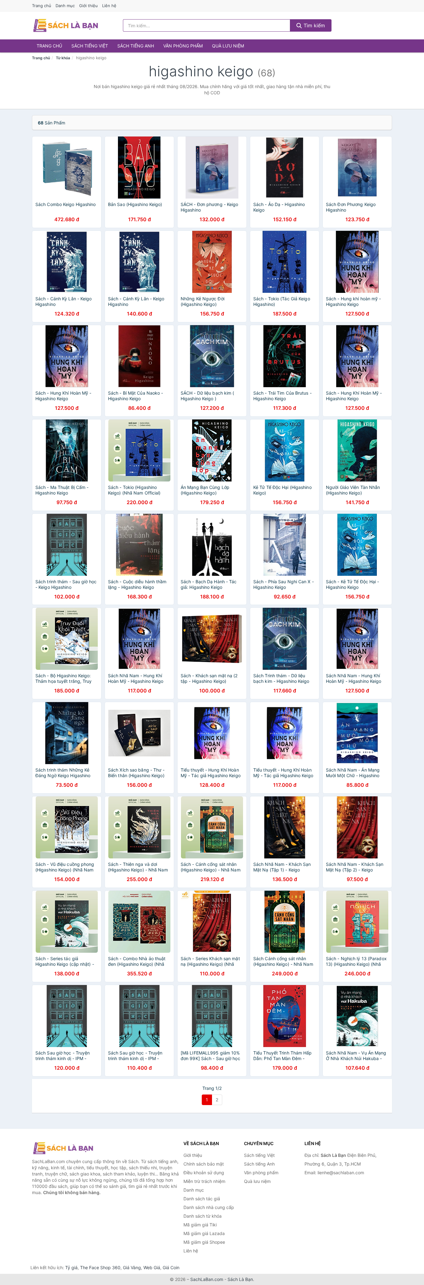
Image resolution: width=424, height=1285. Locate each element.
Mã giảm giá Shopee (204, 1242)
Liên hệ (109, 5)
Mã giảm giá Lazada (204, 1233)
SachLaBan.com (206, 1279)
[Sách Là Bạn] (63, 1148)
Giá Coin (171, 1267)
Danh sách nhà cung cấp (208, 1207)
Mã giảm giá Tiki (200, 1224)
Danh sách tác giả (201, 1198)
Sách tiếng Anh (135, 45)
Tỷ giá (71, 1267)
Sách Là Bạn (240, 1279)
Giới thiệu (88, 5)
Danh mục (65, 5)
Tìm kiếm (313, 25)
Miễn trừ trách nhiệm (204, 1181)
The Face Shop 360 (100, 1267)
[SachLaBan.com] (65, 25)
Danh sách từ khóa (202, 1216)
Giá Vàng (132, 1267)
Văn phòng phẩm (183, 45)
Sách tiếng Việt (89, 45)
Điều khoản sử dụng (203, 1172)
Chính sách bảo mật (203, 1163)
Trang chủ (41, 5)
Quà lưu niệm (228, 45)
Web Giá (151, 1267)
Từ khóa (63, 58)
